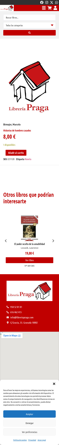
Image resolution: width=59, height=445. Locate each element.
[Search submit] (29, 32)
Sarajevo (33, 243)
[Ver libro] (32, 228)
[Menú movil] (44, 8)
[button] (54, 383)
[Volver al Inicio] (7, 8)
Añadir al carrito (16, 152)
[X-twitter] (51, 2)
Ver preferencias (29, 432)
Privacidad (32, 440)
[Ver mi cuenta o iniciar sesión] (55, 8)
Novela (28, 159)
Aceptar (29, 414)
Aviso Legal (42, 440)
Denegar (30, 423)
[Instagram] (46, 2)
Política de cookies (20, 440)
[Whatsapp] (56, 2)
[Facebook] (41, 2)
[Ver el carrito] (50, 8)
